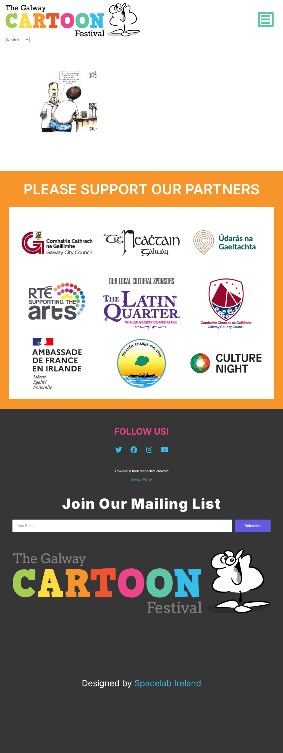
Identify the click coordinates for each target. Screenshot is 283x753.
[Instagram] (149, 449)
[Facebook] (134, 449)
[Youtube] (164, 449)
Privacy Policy (141, 479)
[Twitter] (119, 449)
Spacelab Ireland (167, 683)
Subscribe (253, 526)
